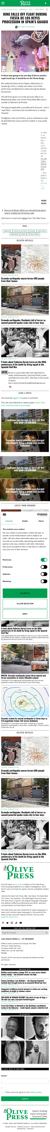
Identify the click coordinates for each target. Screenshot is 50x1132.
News (24, 218)
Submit (25, 1098)
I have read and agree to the (23, 1092)
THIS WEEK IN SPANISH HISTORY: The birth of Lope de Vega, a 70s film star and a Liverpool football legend (24, 998)
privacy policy (36, 1092)
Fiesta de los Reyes (20, 231)
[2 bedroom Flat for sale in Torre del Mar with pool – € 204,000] (25, 419)
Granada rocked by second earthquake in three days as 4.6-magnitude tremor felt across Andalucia (24, 719)
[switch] (44, 567)
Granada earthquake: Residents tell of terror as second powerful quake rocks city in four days (23, 321)
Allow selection (25, 603)
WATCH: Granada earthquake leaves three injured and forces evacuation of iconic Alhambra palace (23, 676)
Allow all (25, 593)
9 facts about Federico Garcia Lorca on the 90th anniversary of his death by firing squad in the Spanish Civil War (23, 364)
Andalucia (7, 231)
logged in (17, 398)
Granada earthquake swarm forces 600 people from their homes (22, 279)
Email (4, 1076)
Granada (23, 9)
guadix (32, 231)
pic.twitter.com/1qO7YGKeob (44, 163)
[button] (46, 932)
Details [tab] (25, 521)
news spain (42, 231)
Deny (25, 614)
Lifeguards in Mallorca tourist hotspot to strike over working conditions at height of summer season (24, 990)
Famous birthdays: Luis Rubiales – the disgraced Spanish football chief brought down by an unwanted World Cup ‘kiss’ (24, 982)
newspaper (14, 234)
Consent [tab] (8, 521)
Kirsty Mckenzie (28, 27)
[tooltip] (10, 387)
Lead (31, 9)
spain (23, 234)
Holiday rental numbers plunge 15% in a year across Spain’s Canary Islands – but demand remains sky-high (23, 973)
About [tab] (41, 521)
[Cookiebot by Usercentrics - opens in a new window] (37, 514)
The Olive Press (33, 234)
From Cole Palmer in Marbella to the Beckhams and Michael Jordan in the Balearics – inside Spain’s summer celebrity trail (24, 1007)
